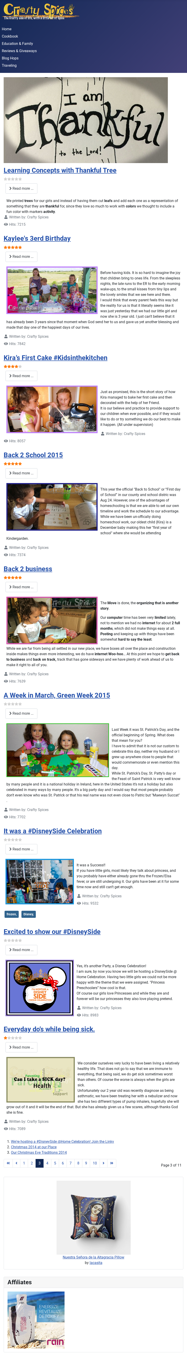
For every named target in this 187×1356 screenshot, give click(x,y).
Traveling (9, 65)
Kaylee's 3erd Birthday (37, 238)
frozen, (12, 914)
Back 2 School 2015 (33, 455)
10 (95, 1163)
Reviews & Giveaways (19, 51)
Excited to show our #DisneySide (52, 932)
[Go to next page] (103, 1163)
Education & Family (17, 43)
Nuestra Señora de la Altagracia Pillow (93, 1257)
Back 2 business (28, 569)
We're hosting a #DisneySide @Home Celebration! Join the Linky (62, 1141)
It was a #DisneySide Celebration (53, 831)
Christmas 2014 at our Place (34, 1147)
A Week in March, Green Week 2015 (57, 695)
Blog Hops (10, 58)
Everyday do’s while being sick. (49, 1029)
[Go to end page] (111, 1163)
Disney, (28, 914)
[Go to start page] (8, 1163)
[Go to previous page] (16, 1163)
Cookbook (10, 36)
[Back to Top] (179, 1347)
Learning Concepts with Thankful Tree (60, 170)
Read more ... (23, 188)
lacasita (96, 1263)
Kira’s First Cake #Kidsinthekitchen (55, 358)
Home (6, 29)
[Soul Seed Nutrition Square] (36, 1320)
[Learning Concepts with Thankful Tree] (86, 120)
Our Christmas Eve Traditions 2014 (39, 1152)
